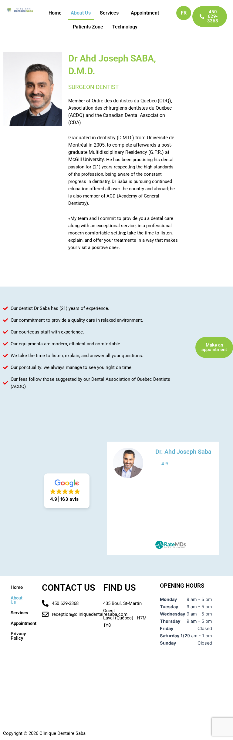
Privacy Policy (18, 636)
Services (109, 13)
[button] (111, 13)
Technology (124, 27)
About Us (81, 13)
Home (55, 13)
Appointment (145, 13)
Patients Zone (88, 27)
